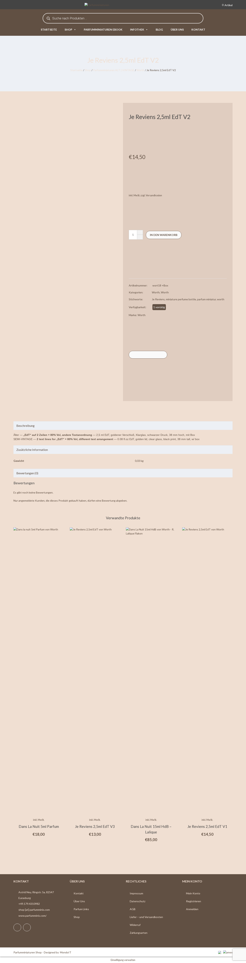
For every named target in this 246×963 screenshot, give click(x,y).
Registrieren (193, 901)
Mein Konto (193, 893)
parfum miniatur (206, 299)
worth (220, 299)
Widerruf (135, 924)
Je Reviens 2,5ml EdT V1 (207, 826)
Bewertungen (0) (27, 473)
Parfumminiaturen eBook (103, 29)
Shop (68, 29)
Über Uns (79, 901)
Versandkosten (154, 195)
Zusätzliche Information (32, 449)
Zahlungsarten (138, 932)
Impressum (136, 893)
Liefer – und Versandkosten (146, 917)
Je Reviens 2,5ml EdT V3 (95, 826)
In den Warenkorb (163, 234)
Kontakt (198, 29)
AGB (132, 909)
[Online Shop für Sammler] (102, 5)
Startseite (49, 29)
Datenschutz (137, 901)
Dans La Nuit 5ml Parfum (39, 826)
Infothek (137, 29)
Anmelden (192, 909)
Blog (159, 29)
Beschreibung (25, 425)
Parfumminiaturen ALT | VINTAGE (113, 70)
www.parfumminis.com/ (32, 915)
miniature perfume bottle (181, 299)
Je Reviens (158, 299)
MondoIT (65, 952)
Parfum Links (81, 909)
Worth (140, 70)
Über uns (177, 29)
